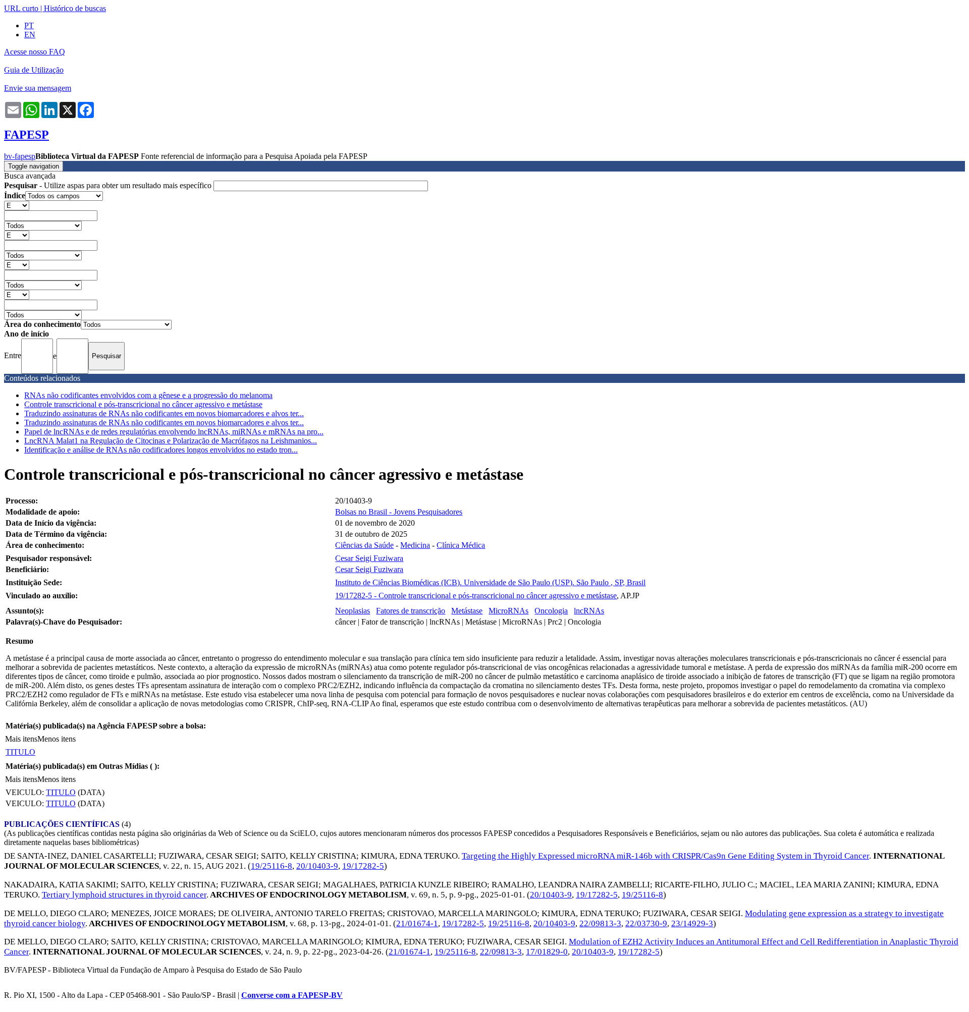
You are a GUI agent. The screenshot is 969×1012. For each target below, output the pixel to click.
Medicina (415, 545)
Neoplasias (352, 610)
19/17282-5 (363, 866)
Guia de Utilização (34, 70)
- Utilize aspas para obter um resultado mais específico (108, 185)
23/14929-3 (692, 923)
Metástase (466, 610)
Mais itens (21, 739)
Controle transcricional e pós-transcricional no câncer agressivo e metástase (143, 404)
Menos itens (56, 739)
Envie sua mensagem (37, 88)
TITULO (20, 752)
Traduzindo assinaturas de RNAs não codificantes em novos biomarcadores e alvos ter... (164, 413)
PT (29, 25)
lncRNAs (589, 610)
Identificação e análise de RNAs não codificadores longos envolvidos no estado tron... (161, 449)
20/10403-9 (317, 866)
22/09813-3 (600, 923)
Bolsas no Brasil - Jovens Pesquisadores (398, 512)
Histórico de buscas (75, 8)
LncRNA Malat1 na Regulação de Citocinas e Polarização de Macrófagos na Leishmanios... (170, 440)
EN (29, 34)
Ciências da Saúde (364, 545)
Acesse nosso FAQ (34, 51)
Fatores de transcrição (410, 610)
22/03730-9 (646, 923)
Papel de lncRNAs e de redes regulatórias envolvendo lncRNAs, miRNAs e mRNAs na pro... (174, 431)
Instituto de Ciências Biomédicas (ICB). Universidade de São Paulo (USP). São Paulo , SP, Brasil (490, 582)
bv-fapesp (19, 156)
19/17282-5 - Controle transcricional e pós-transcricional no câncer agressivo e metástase (476, 595)
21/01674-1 (417, 923)
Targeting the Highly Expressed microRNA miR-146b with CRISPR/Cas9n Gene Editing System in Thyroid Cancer (665, 856)
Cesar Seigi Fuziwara (369, 558)
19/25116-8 (271, 866)
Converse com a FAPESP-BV (292, 995)
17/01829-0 (547, 952)
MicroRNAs (508, 610)
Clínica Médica (461, 545)
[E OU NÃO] (16, 205)
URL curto (21, 8)
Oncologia (551, 610)
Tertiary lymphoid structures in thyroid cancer (124, 894)
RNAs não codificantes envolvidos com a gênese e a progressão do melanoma (148, 395)
